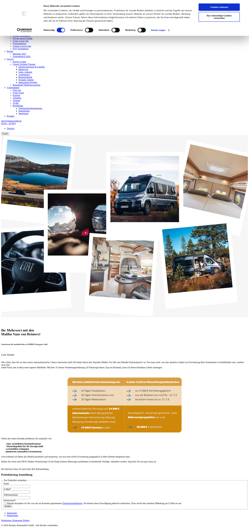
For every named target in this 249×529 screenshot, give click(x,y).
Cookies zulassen (219, 7)
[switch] (89, 30)
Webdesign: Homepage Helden (15, 520)
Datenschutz (9, 500)
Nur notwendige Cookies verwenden (219, 16)
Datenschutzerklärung (72, 503)
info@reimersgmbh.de (11, 121)
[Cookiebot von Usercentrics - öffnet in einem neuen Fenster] (24, 30)
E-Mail (7, 489)
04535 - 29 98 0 (8, 123)
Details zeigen (158, 30)
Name (6, 483)
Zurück (5, 134)
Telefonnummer (10, 495)
